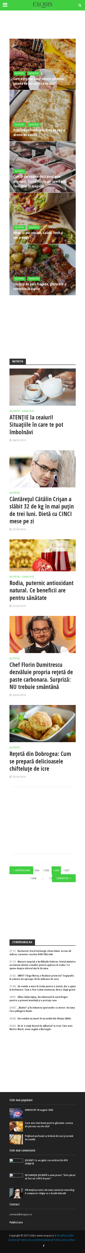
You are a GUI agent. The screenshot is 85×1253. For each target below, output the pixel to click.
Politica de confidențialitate (35, 1240)
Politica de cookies (64, 1240)
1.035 (46, 870)
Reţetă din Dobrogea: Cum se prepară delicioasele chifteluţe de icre (40, 761)
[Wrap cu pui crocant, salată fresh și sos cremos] (42, 218)
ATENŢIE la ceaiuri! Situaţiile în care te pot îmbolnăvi (36, 425)
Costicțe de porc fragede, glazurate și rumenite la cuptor (39, 286)
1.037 (66, 870)
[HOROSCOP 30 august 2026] (16, 1113)
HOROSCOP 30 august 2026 (39, 1110)
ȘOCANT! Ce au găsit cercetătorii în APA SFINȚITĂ (46, 1162)
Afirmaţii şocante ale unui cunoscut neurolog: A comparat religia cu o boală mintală (50, 1191)
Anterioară (22, 870)
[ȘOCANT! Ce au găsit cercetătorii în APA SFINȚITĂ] (16, 1164)
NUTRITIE (19, 73)
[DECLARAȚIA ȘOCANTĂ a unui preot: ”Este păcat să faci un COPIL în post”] (16, 1179)
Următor (63, 878)
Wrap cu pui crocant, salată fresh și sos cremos (38, 235)
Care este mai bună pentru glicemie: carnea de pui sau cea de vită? (39, 81)
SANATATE (34, 73)
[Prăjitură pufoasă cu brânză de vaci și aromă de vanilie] (42, 115)
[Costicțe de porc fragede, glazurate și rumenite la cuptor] (42, 269)
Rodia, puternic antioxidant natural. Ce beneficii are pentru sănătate (41, 590)
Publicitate (16, 1222)
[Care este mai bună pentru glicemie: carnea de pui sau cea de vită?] (42, 64)
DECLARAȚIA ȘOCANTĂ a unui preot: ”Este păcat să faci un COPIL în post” (50, 1176)
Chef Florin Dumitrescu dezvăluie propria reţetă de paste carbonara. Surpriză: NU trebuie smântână (41, 676)
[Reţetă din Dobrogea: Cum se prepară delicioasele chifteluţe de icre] (42, 723)
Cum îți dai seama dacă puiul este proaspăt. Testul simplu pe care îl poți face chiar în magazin (39, 181)
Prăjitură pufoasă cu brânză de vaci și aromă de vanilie (39, 132)
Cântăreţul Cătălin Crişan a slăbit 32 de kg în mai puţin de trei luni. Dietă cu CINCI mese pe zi (41, 510)
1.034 (36, 870)
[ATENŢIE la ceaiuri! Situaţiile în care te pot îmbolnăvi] (42, 387)
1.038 (33, 878)
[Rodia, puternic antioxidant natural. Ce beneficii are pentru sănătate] (42, 555)
